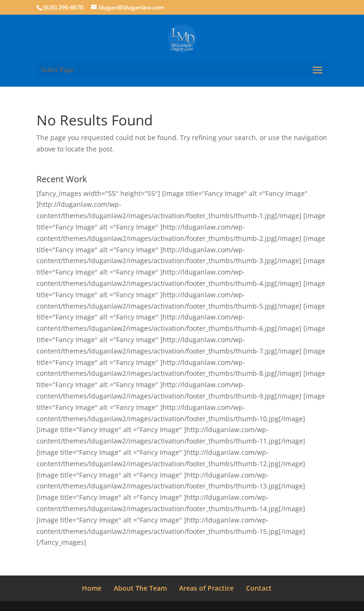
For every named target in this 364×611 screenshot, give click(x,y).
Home (91, 588)
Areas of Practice (206, 588)
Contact (259, 588)
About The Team (140, 588)
